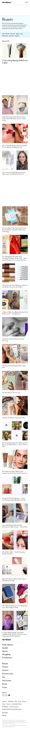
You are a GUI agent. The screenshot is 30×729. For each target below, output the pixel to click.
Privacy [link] (8, 704)
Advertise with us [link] (14, 706)
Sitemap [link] (4, 715)
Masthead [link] (10, 701)
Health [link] (5, 648)
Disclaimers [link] (5, 706)
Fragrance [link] (16, 35)
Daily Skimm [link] (7, 645)
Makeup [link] (18, 33)
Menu (26, 2)
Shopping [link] (6, 654)
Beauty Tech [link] (5, 35)
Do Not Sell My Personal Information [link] (11, 709)
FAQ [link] (16, 701)
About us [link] (4, 701)
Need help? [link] (5, 712)
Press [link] (19, 701)
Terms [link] (3, 704)
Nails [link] (21, 33)
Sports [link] (5, 651)
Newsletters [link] (7, 658)
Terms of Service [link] (9, 726)
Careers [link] (24, 701)
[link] (6, 2)
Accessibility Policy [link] (17, 704)
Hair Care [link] (11, 35)
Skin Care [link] (13, 33)
